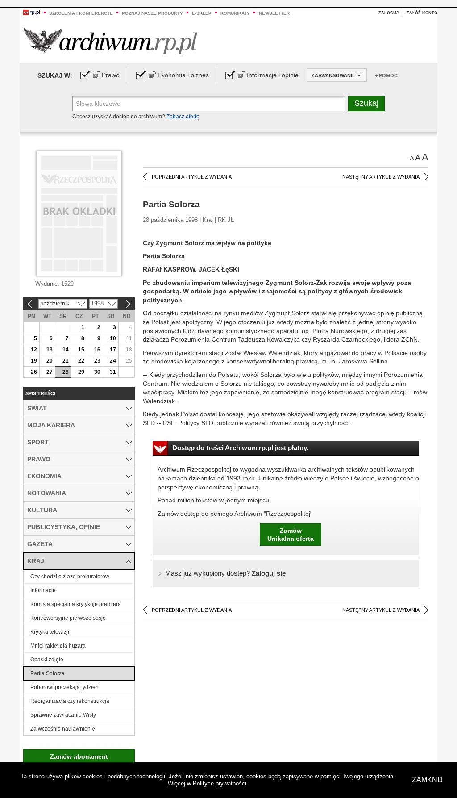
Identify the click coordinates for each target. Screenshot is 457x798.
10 (113, 338)
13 (49, 350)
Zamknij (427, 780)
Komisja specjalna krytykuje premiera (75, 604)
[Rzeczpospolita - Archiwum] (110, 40)
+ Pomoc (386, 75)
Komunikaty (235, 13)
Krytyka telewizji (49, 632)
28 (65, 372)
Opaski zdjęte (46, 659)
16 (97, 350)
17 (113, 350)
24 (113, 361)
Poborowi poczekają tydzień (64, 687)
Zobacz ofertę (182, 116)
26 (34, 372)
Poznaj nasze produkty (152, 13)
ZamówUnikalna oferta (290, 534)
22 (81, 361)
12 (34, 350)
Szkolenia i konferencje (81, 13)
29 (81, 372)
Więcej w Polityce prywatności (207, 783)
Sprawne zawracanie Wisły (63, 715)
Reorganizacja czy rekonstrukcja (69, 701)
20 (49, 361)
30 (97, 372)
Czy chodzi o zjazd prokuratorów (69, 576)
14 (65, 350)
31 (113, 372)
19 (34, 361)
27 (49, 372)
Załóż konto (422, 13)
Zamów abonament (79, 756)
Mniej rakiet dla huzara (58, 646)
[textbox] (208, 103)
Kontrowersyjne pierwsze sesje (68, 618)
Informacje (43, 590)
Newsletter (274, 13)
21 (65, 361)
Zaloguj (388, 13)
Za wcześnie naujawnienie (62, 729)
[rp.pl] (31, 12)
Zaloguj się (225, 573)
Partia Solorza (47, 673)
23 (97, 361)
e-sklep (202, 13)
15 (81, 350)
